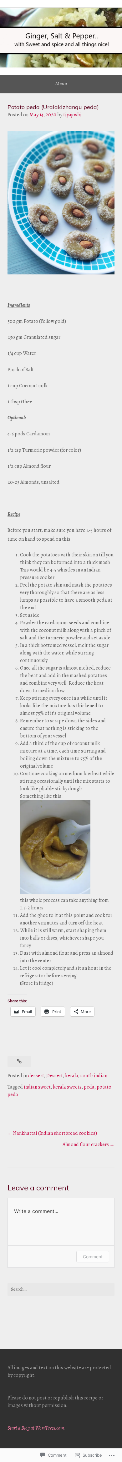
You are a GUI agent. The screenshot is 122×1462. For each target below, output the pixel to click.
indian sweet (37, 1087)
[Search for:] (61, 1289)
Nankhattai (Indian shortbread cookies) (55, 1133)
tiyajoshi (72, 114)
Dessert (54, 1075)
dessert (36, 1075)
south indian (93, 1075)
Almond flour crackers (86, 1144)
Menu (61, 83)
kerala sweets (67, 1087)
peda (89, 1087)
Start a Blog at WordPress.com (36, 1428)
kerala (71, 1075)
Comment (93, 1256)
